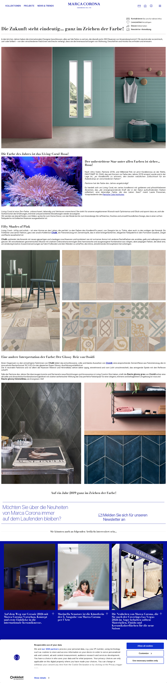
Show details (40, 678)
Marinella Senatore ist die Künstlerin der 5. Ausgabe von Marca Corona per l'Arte (81, 617)
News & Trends (45, 6)
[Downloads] (145, 6)
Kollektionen (13, 6)
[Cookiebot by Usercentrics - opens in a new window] (16, 678)
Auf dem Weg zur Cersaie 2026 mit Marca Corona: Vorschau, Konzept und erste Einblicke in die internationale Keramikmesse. (26, 618)
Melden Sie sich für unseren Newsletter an (125, 517)
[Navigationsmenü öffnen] (160, 5)
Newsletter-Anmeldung (141, 29)
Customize (144, 653)
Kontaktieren (146, 19)
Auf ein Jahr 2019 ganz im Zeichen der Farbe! (83, 493)
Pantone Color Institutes (113, 194)
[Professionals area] (151, 6)
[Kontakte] (139, 6)
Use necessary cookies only (145, 660)
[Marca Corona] (84, 6)
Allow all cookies (145, 646)
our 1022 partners (50, 649)
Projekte (29, 6)
